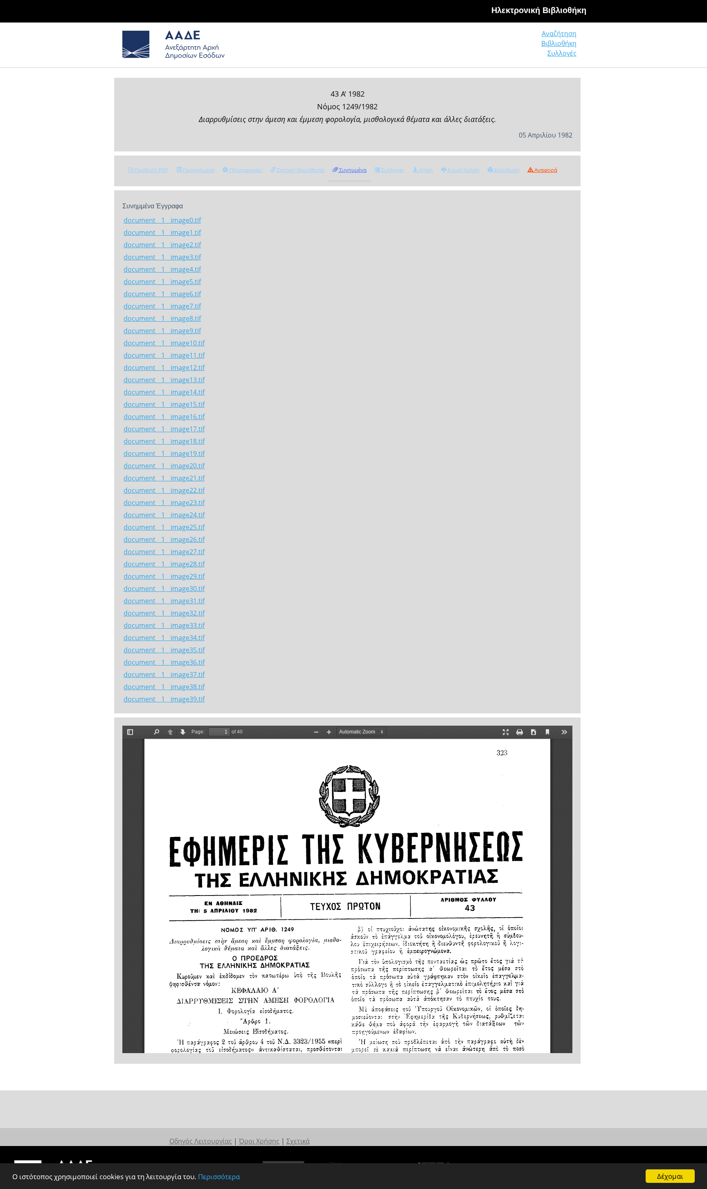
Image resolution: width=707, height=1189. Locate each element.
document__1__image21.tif (164, 478)
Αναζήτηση (559, 33)
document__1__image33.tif (164, 625)
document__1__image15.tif (164, 404)
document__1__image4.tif (162, 269)
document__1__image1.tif (162, 232)
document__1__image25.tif (164, 527)
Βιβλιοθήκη (558, 43)
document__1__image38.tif (164, 686)
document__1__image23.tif (164, 502)
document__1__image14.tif (164, 392)
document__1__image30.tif (164, 588)
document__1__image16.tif (164, 416)
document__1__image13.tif (164, 379)
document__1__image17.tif (164, 428)
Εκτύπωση (506, 170)
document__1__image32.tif (164, 613)
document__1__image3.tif (162, 257)
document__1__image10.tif (164, 342)
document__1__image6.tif (162, 293)
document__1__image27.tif (164, 551)
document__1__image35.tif (164, 649)
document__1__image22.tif (164, 490)
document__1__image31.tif (164, 600)
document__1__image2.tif (162, 244)
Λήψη (425, 170)
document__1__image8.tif (162, 318)
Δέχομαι (670, 1176)
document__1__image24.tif (164, 514)
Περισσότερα (219, 1176)
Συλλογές (561, 53)
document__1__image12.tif (164, 367)
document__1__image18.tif (164, 441)
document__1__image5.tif (162, 281)
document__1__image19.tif (164, 453)
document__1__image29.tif (164, 576)
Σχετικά (298, 1141)
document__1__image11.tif (164, 355)
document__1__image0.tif (162, 220)
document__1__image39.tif (164, 699)
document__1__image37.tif (164, 674)
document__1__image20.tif (164, 465)
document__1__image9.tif (162, 330)
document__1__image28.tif (164, 564)
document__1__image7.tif (162, 306)
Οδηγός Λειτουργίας (200, 1141)
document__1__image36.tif (164, 662)
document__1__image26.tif (164, 539)
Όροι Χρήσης (259, 1141)
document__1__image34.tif (164, 637)
